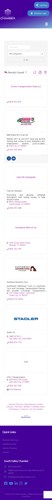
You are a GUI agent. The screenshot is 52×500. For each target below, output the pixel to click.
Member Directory (10, 440)
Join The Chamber (36, 409)
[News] (13, 160)
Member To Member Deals (34, 407)
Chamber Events (9, 444)
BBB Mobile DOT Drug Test (17, 135)
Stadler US (11, 332)
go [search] (27, 59)
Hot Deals (18, 407)
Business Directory (16, 404)
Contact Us (24, 409)
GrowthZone (26, 496)
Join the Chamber (9, 448)
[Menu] (47, 24)
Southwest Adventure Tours (17, 282)
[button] (5, 72)
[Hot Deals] (9, 160)
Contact (5, 452)
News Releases (31, 404)
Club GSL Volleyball (14, 191)
